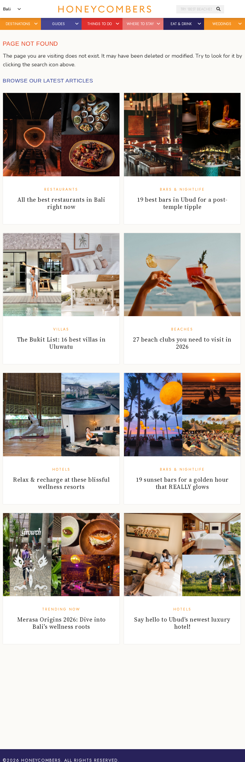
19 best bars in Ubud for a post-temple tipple (182, 203)
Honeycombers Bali (104, 9)
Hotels (61, 469)
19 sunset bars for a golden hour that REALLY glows (182, 483)
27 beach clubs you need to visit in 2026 (182, 343)
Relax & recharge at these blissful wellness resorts (61, 483)
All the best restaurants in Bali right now (61, 203)
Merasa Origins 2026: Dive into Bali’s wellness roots (61, 623)
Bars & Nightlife (182, 189)
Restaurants (61, 189)
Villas (61, 329)
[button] (36, 24)
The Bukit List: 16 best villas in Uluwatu (61, 343)
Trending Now (61, 609)
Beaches (182, 329)
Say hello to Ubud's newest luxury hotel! (182, 623)
